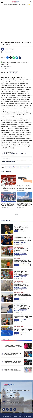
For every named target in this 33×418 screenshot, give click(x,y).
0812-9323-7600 (11, 397)
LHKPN (16, 167)
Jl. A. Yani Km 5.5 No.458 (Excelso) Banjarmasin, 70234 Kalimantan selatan (18, 391)
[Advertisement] (16, 22)
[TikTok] (11, 409)
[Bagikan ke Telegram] (17, 57)
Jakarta (7, 167)
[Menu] (2, 2)
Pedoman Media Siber (6, 416)
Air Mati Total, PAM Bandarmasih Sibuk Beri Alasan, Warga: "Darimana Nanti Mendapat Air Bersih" (13, 346)
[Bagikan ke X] (10, 57)
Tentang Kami (15, 416)
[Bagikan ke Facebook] (7, 57)
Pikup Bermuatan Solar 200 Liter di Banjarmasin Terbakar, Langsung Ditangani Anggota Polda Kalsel (12, 362)
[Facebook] (14, 409)
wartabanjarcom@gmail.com (14, 402)
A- (10, 72)
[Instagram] (7, 409)
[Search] (31, 2)
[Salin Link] (20, 57)
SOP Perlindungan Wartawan (25, 416)
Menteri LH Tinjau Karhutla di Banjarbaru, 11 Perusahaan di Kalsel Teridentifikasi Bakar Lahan (12, 370)
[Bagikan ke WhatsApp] (13, 57)
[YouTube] (3, 409)
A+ (16, 72)
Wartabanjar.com (24, 167)
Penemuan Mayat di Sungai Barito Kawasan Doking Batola (12, 354)
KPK (12, 167)
